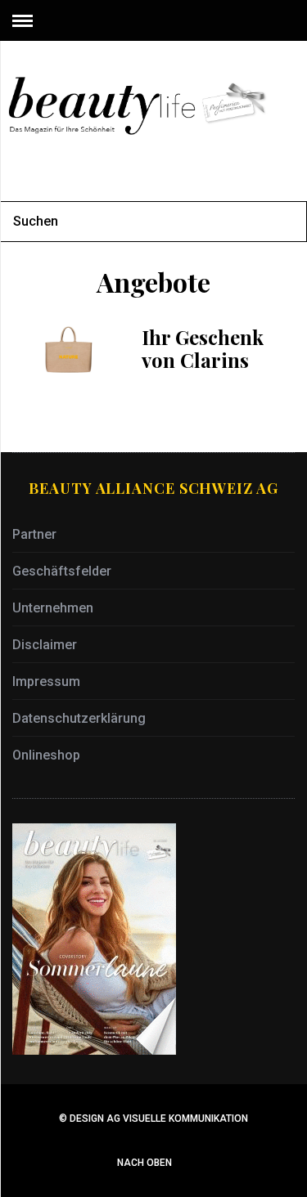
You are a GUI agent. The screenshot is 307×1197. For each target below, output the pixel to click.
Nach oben (145, 1162)
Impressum (46, 681)
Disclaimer (44, 644)
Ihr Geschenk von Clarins (203, 348)
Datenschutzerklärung (79, 718)
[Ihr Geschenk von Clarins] (68, 350)
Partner (34, 534)
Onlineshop (46, 755)
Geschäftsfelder (61, 571)
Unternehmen (52, 608)
